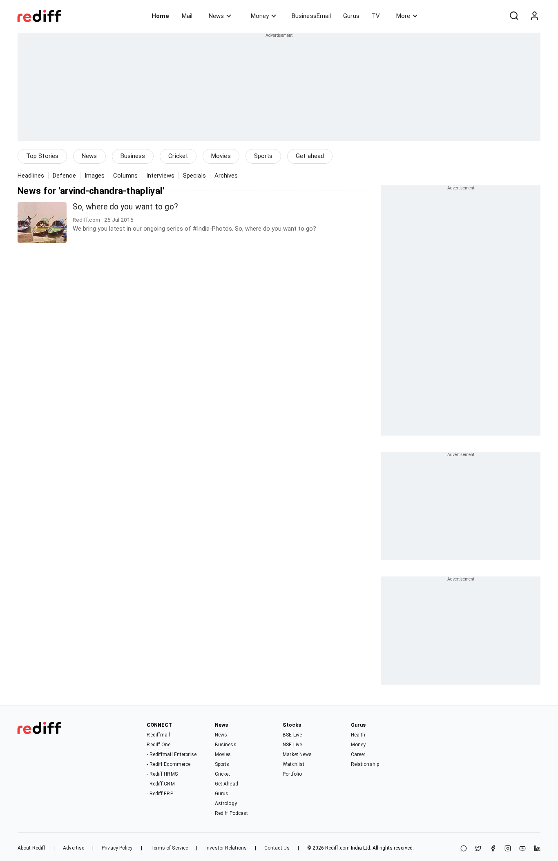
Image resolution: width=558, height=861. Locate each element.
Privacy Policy (117, 848)
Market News (297, 754)
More (403, 16)
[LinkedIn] (537, 849)
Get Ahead (226, 784)
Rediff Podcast (231, 813)
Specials (194, 175)
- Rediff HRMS (162, 774)
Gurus (351, 16)
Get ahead (310, 156)
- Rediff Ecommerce (168, 764)
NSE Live (292, 745)
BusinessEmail (311, 16)
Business (133, 156)
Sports (263, 156)
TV (376, 16)
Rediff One (158, 745)
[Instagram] (507, 849)
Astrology (226, 803)
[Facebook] (493, 849)
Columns (125, 175)
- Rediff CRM (160, 784)
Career (358, 754)
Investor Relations (226, 848)
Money (260, 16)
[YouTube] (522, 849)
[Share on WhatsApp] (463, 849)
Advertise (73, 848)
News (216, 16)
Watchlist (293, 764)
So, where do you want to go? (125, 206)
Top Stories (42, 156)
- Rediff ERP (160, 793)
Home (160, 16)
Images (95, 175)
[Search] (514, 15)
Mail (187, 16)
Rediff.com (337, 848)
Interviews (160, 175)
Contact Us (277, 848)
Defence (64, 175)
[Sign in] (534, 15)
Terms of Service (169, 848)
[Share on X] (478, 849)
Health (358, 735)
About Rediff (31, 848)
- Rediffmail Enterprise (171, 754)
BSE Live (292, 735)
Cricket (178, 156)
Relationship (365, 764)
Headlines (31, 175)
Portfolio (292, 774)
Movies (221, 156)
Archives (226, 175)
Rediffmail (158, 735)
